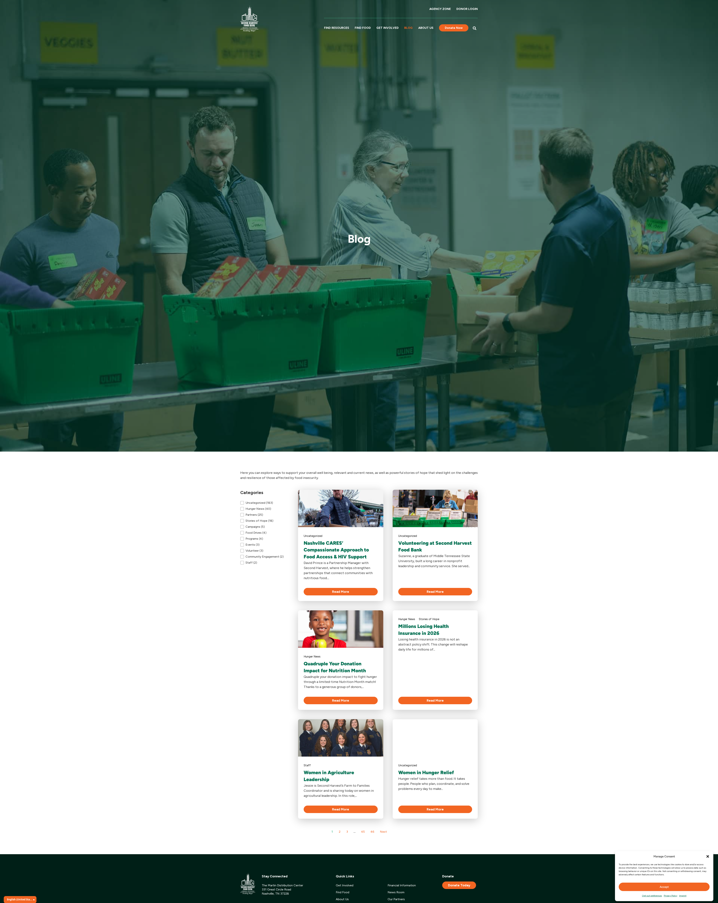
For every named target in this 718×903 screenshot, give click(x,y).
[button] (708, 856)
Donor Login (467, 9)
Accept (664, 887)
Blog (408, 28)
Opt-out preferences (652, 895)
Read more (340, 592)
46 (372, 831)
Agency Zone (440, 9)
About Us (425, 28)
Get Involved (387, 28)
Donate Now (454, 28)
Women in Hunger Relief (426, 772)
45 (363, 831)
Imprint (682, 895)
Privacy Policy (670, 895)
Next (383, 831)
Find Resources (336, 28)
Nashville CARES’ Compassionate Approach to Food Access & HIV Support (336, 550)
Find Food (363, 28)
